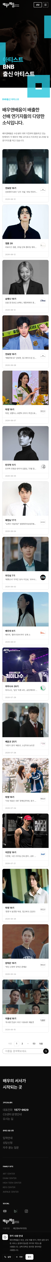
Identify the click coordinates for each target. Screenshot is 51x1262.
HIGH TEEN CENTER (12, 1183)
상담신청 (7, 1142)
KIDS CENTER (9, 1187)
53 (34, 1044)
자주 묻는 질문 (11, 1147)
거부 (21, 1257)
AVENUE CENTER (11, 1192)
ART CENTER (9, 1174)
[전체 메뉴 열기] (45, 4)
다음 (41, 1044)
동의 (29, 1257)
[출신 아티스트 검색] (46, 1051)
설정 (9, 1257)
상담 (37, 5)
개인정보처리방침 (20, 1228)
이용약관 (6, 1228)
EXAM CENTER (9, 1178)
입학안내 (7, 1138)
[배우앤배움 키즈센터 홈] (11, 1221)
